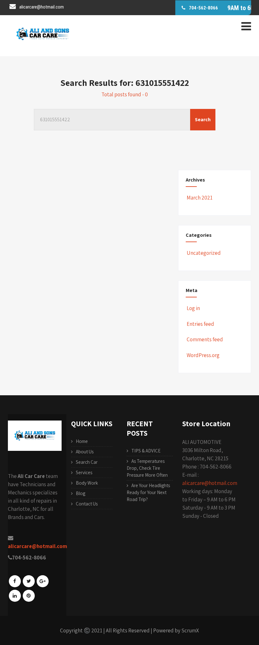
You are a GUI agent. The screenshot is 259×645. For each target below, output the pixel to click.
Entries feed (200, 323)
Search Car (87, 462)
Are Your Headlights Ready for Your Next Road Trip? (148, 492)
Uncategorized (204, 252)
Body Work (87, 483)
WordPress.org (203, 355)
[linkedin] (15, 596)
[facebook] (15, 581)
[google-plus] (43, 581)
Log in (193, 308)
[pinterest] (29, 596)
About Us (84, 452)
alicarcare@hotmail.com (209, 483)
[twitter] (29, 581)
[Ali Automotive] (42, 51)
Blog (80, 493)
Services (84, 472)
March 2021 (200, 197)
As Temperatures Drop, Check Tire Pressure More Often (147, 468)
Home (82, 441)
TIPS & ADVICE (145, 451)
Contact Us (87, 504)
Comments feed (205, 339)
